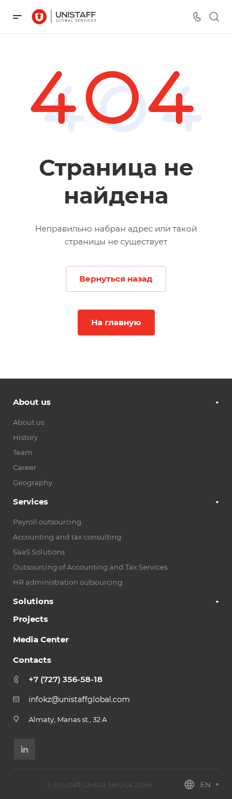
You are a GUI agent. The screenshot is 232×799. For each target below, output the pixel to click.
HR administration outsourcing (67, 582)
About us (32, 402)
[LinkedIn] (24, 749)
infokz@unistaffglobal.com (79, 699)
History (25, 437)
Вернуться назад (116, 279)
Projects (30, 619)
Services (30, 501)
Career (24, 467)
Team (22, 452)
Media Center (41, 639)
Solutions (33, 601)
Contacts (32, 660)
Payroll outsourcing (47, 521)
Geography (32, 482)
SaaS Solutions (39, 552)
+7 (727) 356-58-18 (66, 679)
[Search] (214, 17)
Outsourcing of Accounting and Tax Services (90, 567)
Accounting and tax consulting (67, 536)
